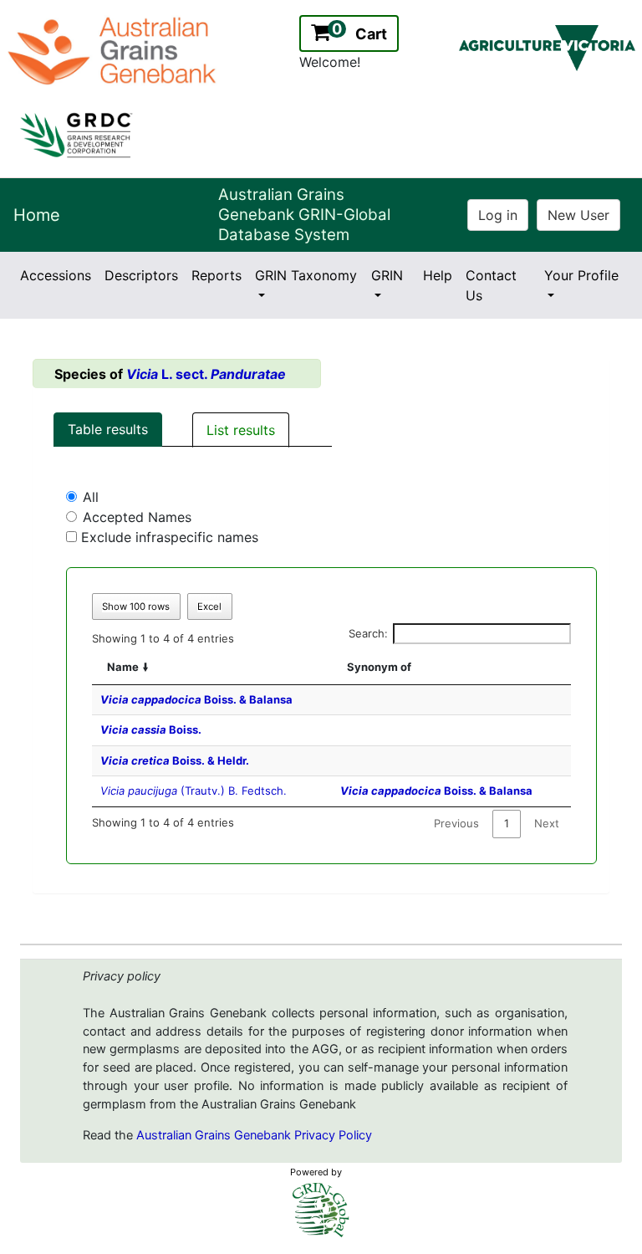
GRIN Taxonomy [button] (306, 275)
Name (123, 666)
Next (546, 823)
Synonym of (379, 666)
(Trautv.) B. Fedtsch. (193, 790)
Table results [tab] (108, 429)
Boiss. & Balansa (196, 699)
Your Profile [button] (581, 275)
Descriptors (141, 275)
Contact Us (491, 285)
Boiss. (150, 729)
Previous (456, 823)
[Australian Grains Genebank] (114, 49)
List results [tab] (240, 430)
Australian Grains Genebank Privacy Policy (254, 1135)
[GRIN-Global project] (321, 1210)
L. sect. (206, 374)
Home (36, 215)
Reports (216, 275)
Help (437, 275)
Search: (368, 633)
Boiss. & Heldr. (174, 760)
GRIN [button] (387, 275)
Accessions (55, 275)
